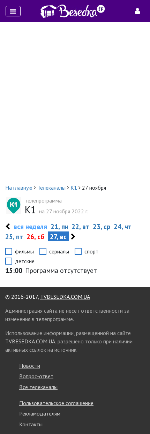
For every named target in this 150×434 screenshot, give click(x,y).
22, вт (80, 226)
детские (25, 261)
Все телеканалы (38, 386)
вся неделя (30, 226)
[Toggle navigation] (13, 11)
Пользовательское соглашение (56, 402)
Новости (29, 365)
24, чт (123, 226)
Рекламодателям (39, 413)
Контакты (31, 424)
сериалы (59, 251)
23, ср (101, 226)
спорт (91, 251)
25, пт (14, 236)
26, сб (35, 236)
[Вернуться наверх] (138, 413)
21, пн (59, 226)
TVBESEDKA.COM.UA (65, 296)
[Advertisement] (75, 103)
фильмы (24, 251)
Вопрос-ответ (36, 376)
